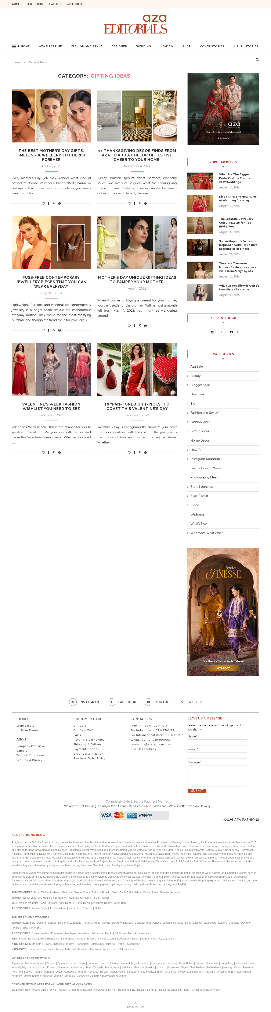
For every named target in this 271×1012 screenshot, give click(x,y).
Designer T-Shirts (129, 938)
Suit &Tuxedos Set (112, 949)
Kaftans (222, 922)
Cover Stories (212, 46)
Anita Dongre (66, 903)
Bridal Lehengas (31, 928)
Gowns (106, 922)
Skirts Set (110, 943)
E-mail (193, 749)
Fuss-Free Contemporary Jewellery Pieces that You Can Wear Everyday (51, 282)
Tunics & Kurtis (91, 922)
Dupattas (234, 922)
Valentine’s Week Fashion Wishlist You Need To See (51, 406)
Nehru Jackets (36, 938)
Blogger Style (200, 385)
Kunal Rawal (83, 903)
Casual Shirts (167, 938)
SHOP (187, 46)
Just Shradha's (58, 908)
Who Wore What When (207, 533)
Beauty (195, 376)
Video (195, 505)
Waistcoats (210, 922)
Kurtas (23, 938)
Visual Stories (246, 46)
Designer (119, 46)
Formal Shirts (149, 938)
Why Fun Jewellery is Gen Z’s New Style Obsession (239, 287)
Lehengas (83, 943)
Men (29, 4)
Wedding (143, 46)
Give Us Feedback (143, 749)
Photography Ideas (204, 477)
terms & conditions (30, 755)
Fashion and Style (86, 46)
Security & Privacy (29, 760)
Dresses (59, 943)
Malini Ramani (59, 897)
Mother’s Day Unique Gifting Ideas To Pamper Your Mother (137, 279)
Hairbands (97, 933)
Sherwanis (53, 938)
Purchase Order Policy (89, 758)
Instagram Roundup (205, 459)
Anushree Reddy (102, 903)
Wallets (45, 933)
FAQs (77, 735)
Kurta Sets (29, 922)
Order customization (88, 753)
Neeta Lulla (30, 897)
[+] (204, 394)
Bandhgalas (68, 938)
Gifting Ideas (200, 431)
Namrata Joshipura (80, 897)
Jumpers (129, 949)
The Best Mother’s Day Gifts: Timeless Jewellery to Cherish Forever (51, 155)
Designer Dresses (122, 922)
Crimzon (88, 908)
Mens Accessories (138, 933)
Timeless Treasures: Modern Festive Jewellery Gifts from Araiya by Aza (237, 267)
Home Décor (200, 440)
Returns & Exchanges (88, 739)
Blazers (92, 938)
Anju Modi (43, 897)
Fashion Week (200, 422)
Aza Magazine (50, 46)
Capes (157, 922)
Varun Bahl (119, 892)
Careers (22, 750)
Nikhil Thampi (101, 897)
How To (166, 46)
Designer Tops (143, 922)
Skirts (188, 922)
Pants (179, 922)
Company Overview (30, 746)
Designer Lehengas (69, 922)
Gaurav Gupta (82, 892)
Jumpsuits (168, 922)
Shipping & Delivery (87, 744)
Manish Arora (151, 892)
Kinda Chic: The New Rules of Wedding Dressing (238, 198)
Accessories (75, 4)
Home (25, 46)
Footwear (57, 933)
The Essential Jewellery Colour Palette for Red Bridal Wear (236, 222)
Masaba (165, 892)
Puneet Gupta (40, 908)
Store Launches (202, 487)
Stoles (35, 933)
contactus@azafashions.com (151, 744)
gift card (79, 725)
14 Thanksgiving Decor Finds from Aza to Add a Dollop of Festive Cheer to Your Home (137, 155)
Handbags (70, 933)
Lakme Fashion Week (206, 468)
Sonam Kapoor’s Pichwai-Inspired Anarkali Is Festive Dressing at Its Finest (238, 245)
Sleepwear (133, 943)
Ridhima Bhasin (101, 892)
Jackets (197, 922)
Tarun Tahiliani (42, 892)
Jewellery (55, 4)
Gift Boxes (121, 933)
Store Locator (26, 725)
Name (193, 736)
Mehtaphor (74, 908)
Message (195, 762)
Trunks (109, 933)
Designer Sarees (46, 922)
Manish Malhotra (63, 892)
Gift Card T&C (83, 730)
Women (16, 4)
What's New (199, 524)
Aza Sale (197, 366)
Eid (193, 404)
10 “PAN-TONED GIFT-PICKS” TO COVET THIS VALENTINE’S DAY (137, 406)
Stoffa (97, 908)
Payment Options (86, 749)
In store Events (28, 730)
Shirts (67, 949)
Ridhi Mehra (134, 892)
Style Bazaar (199, 496)
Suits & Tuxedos (107, 938)
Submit (197, 791)
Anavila (175, 892)
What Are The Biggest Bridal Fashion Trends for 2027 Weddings (237, 178)
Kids (40, 4)
